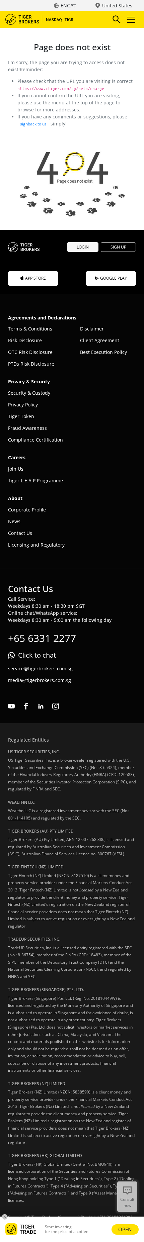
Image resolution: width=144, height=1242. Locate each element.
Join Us (15, 469)
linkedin (41, 706)
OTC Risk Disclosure (30, 352)
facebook (26, 706)
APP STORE (35, 278)
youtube (11, 706)
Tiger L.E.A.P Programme (35, 480)
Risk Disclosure (25, 340)
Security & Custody (29, 393)
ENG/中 (69, 5)
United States (117, 5)
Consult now (127, 1202)
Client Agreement (99, 340)
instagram (55, 706)
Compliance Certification (35, 440)
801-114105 (19, 818)
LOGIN (83, 247)
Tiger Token (21, 416)
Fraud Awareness (27, 428)
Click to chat (37, 655)
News (14, 521)
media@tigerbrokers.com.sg (39, 680)
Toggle (132, 19)
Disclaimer (92, 328)
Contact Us (20, 533)
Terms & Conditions (30, 328)
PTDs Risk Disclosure (31, 364)
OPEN (125, 1229)
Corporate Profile (27, 509)
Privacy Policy (23, 404)
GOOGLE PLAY (113, 278)
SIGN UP (118, 247)
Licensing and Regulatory (36, 545)
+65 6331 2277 (42, 638)
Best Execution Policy (103, 352)
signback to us (33, 124)
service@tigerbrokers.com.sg (40, 668)
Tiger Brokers (43, 19)
